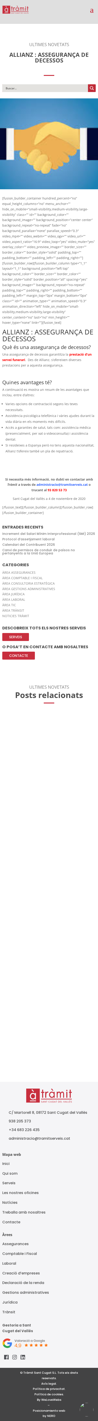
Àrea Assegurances (19, 572)
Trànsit (8, 1312)
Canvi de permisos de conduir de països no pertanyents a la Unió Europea (38, 552)
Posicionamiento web (49, 1411)
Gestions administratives (25, 1292)
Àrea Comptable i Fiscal (22, 578)
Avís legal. (49, 1383)
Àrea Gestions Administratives (28, 589)
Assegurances (15, 1243)
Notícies (10, 1202)
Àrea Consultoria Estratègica (28, 583)
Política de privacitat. (49, 1389)
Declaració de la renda (23, 1282)
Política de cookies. (49, 1394)
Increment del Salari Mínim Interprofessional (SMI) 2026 (48, 533)
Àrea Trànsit (13, 610)
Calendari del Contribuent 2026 (28, 544)
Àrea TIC (9, 605)
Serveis (15, 637)
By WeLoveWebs (49, 1400)
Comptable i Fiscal (19, 1253)
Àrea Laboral (13, 599)
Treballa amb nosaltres (24, 1212)
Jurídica (10, 1302)
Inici (6, 1163)
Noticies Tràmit (15, 616)
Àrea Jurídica (13, 594)
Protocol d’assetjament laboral (28, 539)
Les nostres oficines (20, 1192)
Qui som (10, 1173)
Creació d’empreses (21, 1273)
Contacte (18, 655)
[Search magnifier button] (92, 88)
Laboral (9, 1263)
